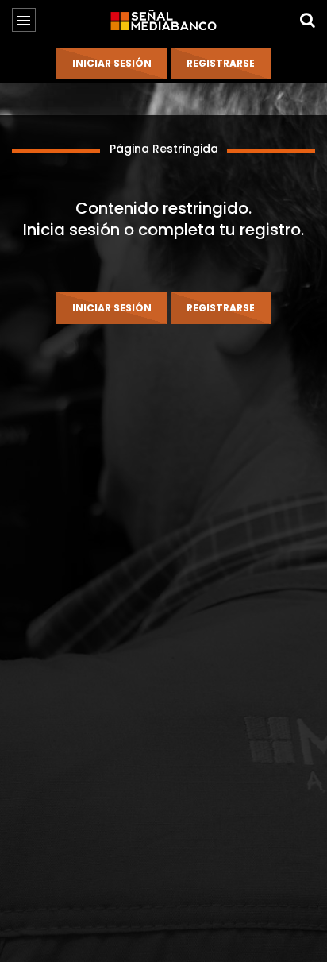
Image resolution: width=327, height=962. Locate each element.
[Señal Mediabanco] (163, 20)
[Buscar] (307, 20)
